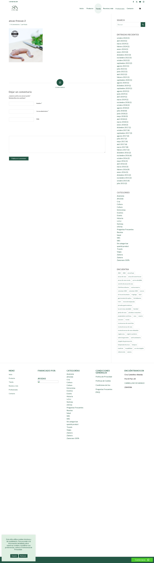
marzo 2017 (121, 147)
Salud (119, 235)
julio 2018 (121, 111)
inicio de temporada (129, 301)
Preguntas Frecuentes (125, 229)
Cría (118, 202)
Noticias (120, 224)
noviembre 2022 (123, 58)
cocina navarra (135, 287)
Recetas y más (13, 386)
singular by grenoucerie (125, 341)
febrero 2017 (122, 150)
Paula (25, 24)
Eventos (120, 213)
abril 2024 (121, 41)
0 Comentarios (15, 24)
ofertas (120, 227)
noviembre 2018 (123, 102)
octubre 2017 (122, 130)
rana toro (120, 319)
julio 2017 (121, 139)
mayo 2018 (121, 116)
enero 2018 (121, 125)
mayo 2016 (121, 161)
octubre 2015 (122, 181)
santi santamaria (136, 337)
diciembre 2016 (123, 153)
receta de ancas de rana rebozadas (128, 330)
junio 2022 (121, 71)
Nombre (39, 103)
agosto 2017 (122, 136)
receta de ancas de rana (125, 327)
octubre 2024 (122, 38)
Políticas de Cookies (103, 381)
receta (127, 319)
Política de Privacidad (104, 377)
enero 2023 (121, 52)
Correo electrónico (42, 111)
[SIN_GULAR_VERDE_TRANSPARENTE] (15, 8)
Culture (120, 207)
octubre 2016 (122, 158)
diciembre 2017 (123, 127)
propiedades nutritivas (124, 316)
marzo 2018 (121, 122)
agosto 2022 (122, 66)
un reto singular (139, 348)
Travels (120, 249)
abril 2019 (121, 97)
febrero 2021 (122, 77)
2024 (124, 273)
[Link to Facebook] (133, 1)
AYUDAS (120, 199)
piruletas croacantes (135, 312)
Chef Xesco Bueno (123, 287)
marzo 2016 (121, 167)
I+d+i (119, 301)
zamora (129, 352)
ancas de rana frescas (134, 276)
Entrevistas (121, 210)
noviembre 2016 (123, 155)
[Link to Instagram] (143, 1)
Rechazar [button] (23, 556)
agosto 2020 (122, 83)
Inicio (10, 374)
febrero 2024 (122, 46)
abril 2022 (121, 74)
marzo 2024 (121, 44)
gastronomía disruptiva (124, 298)
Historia (120, 218)
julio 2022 (121, 69)
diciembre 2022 (123, 55)
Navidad (135, 309)
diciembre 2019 (123, 85)
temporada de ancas (124, 344)
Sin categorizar (122, 243)
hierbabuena (137, 298)
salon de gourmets (123, 337)
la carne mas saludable (124, 309)
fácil (140, 294)
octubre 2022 (122, 60)
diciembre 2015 (123, 175)
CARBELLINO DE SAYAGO (134, 383)
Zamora (120, 255)
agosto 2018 (122, 108)
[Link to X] (136, 1)
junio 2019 (121, 94)
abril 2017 (121, 144)
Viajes (119, 252)
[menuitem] (81, 8)
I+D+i (119, 221)
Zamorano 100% (123, 260)
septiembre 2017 (123, 133)
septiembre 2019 (123, 88)
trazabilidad (128, 348)
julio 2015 (121, 183)
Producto (12, 378)
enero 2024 (121, 49)
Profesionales (13, 390)
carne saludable (137, 280)
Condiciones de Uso (103, 385)
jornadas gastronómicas (125, 305)
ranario (140, 316)
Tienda (11, 382)
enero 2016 (121, 172)
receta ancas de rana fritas (126, 323)
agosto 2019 (122, 91)
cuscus (142, 291)
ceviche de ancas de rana (125, 284)
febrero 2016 (122, 169)
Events (119, 215)
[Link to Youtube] (140, 1)
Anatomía (120, 196)
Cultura (120, 204)
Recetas (120, 232)
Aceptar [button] (14, 556)
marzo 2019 (121, 100)
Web (37, 119)
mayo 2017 (121, 141)
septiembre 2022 (123, 63)
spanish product (123, 246)
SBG (118, 238)
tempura (134, 344)
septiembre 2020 (123, 80)
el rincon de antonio (124, 294)
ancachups (131, 273)
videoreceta (121, 352)
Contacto (12, 393)
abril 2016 (121, 164)
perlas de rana (122, 312)
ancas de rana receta (124, 280)
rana (134, 316)
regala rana (121, 334)
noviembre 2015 (123, 178)
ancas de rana (122, 276)
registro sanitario (132, 334)
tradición (120, 348)
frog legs (134, 294)
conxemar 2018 (122, 291)
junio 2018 (121, 114)
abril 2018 (121, 119)
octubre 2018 (122, 105)
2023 (119, 273)
